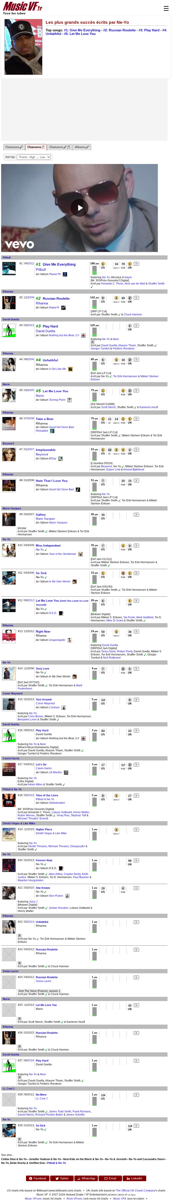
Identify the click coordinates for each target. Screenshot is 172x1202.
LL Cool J (9, 1088)
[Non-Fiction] (67, 895)
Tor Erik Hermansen (125, 376)
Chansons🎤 (14, 147)
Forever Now (44, 860)
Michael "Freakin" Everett (33, 818)
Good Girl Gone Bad (61, 489)
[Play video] (79, 208)
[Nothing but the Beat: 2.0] (83, 335)
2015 (31, 795)
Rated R (54, 307)
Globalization (57, 802)
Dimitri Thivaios (37, 846)
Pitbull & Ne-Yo (12, 789)
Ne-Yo (106, 277)
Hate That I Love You (52, 481)
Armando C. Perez (112, 283)
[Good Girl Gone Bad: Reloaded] (52, 431)
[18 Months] (66, 772)
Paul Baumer (81, 877)
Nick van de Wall (135, 283)
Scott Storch (108, 407)
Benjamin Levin (27, 719)
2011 (31, 263)
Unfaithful (50, 360)
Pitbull (7, 257)
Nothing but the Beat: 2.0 (64, 335)
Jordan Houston (58, 907)
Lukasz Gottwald (62, 812)
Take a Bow (44, 419)
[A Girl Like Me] (70, 369)
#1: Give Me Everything (82, 30)
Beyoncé (8, 443)
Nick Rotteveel (112, 657)
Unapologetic (57, 640)
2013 (31, 325)
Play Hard (50, 326)
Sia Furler (129, 617)
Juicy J (33, 901)
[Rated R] (63, 307)
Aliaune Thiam (127, 345)
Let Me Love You (55, 391)
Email (112, 1178)
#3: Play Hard (149, 30)
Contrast (54, 707)
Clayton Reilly (72, 874)
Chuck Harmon (133, 314)
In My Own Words (59, 581)
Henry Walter (81, 812)
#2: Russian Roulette (119, 30)
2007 (31, 449)
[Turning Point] (69, 400)
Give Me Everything (59, 264)
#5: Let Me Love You (80, 34)
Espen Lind (113, 469)
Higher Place (44, 829)
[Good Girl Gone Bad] (78, 489)
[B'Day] (60, 458)
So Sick (41, 573)
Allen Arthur (55, 874)
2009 (31, 297)
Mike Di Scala (114, 620)
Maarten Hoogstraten (30, 880)
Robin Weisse (26, 815)
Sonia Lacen (10, 971)
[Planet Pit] (65, 274)
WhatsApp (88, 1178)
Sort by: (10, 157)
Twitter (64, 1178)
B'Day (52, 458)
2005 (31, 390)
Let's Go (41, 764)
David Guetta (11, 319)
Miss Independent (48, 545)
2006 (31, 359)
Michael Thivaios (58, 846)
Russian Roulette (56, 298)
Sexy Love (42, 668)
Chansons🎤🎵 (59, 147)
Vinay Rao (63, 815)
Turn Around (44, 699)
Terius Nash (108, 651)
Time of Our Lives (47, 795)
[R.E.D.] (61, 613)
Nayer (128, 277)
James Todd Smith (60, 1111)
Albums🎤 (82, 147)
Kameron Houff (149, 407)
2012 (31, 600)
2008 (31, 418)
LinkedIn (136, 1178)
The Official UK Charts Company (135, 1190)
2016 (31, 1060)
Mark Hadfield (144, 617)
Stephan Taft (78, 815)
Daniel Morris (26, 1114)
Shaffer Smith (156, 283)
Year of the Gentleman (62, 554)
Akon (116, 339)
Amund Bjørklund (133, 469)
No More (41, 1094)
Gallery (41, 514)
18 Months (55, 772)
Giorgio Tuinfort (100, 348)
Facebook (40, 1178)
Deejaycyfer (77, 846)
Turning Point (57, 400)
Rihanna (8, 291)
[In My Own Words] (74, 581)
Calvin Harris (11, 758)
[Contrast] (63, 707)
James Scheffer (75, 1114)
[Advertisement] (84, 109)
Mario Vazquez (12, 508)
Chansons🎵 (36, 147)
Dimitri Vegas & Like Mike (19, 823)
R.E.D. (53, 613)
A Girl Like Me (57, 369)
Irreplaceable (46, 450)
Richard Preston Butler (49, 1114)
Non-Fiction (56, 895)
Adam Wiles (35, 784)
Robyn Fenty (124, 651)
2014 (31, 921)
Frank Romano (82, 1111)
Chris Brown (35, 716)
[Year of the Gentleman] (80, 554)
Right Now (43, 631)
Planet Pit (55, 274)
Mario (6, 384)
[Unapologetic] (69, 640)
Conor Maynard (12, 693)
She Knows (43, 888)
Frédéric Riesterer (124, 348)
